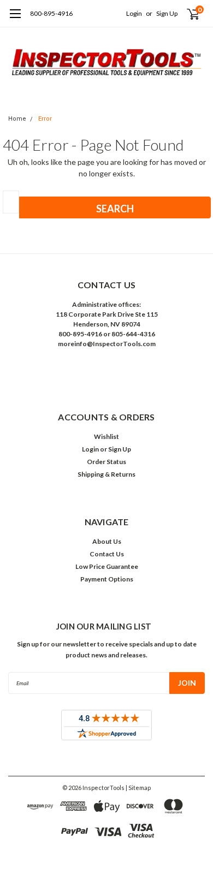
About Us (106, 541)
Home (17, 118)
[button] (106, 369)
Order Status (106, 462)
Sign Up (166, 13)
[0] (186, 13)
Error (45, 118)
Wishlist (106, 436)
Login (134, 13)
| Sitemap (138, 787)
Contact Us (107, 554)
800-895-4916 (51, 13)
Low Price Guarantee (106, 566)
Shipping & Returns (106, 474)
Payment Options (106, 579)
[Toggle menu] (15, 19)
